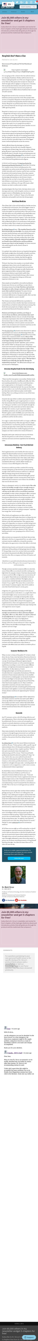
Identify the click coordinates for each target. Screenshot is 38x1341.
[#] (7, 6)
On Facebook (9, 900)
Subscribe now (19, 858)
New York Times (9, 331)
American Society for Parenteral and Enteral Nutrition (16, 164)
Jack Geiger (17, 335)
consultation (10, 964)
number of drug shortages (13, 155)
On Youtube (22, 900)
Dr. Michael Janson (7, 229)
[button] (33, 7)
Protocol (13, 12)
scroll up (19, 1324)
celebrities (15, 822)
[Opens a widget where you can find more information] (29, 1337)
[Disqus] (19, 999)
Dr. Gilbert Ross (6, 743)
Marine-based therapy (8, 697)
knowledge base (11, 966)
